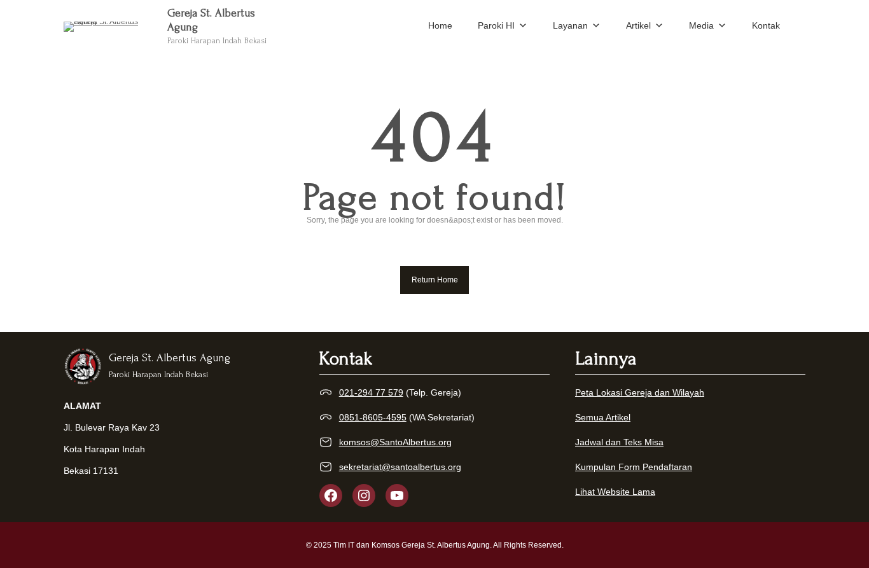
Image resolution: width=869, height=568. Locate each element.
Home (440, 25)
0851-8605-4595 (373, 417)
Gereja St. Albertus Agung (169, 358)
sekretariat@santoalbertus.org (400, 467)
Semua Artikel (602, 417)
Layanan (570, 25)
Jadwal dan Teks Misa (619, 442)
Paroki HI (496, 25)
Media (701, 25)
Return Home (435, 279)
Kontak (766, 25)
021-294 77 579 (371, 392)
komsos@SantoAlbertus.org (395, 442)
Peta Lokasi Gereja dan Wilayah (639, 392)
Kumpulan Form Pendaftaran (633, 467)
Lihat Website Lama (615, 492)
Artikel (638, 25)
